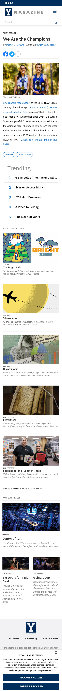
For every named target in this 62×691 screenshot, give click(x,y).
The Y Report (9, 33)
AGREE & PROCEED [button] (31, 686)
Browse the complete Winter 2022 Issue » (22, 488)
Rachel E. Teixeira (15, 44)
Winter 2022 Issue (46, 44)
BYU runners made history (17, 102)
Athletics (9, 154)
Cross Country (24, 154)
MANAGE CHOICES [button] (31, 677)
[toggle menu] (54, 12)
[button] (56, 652)
